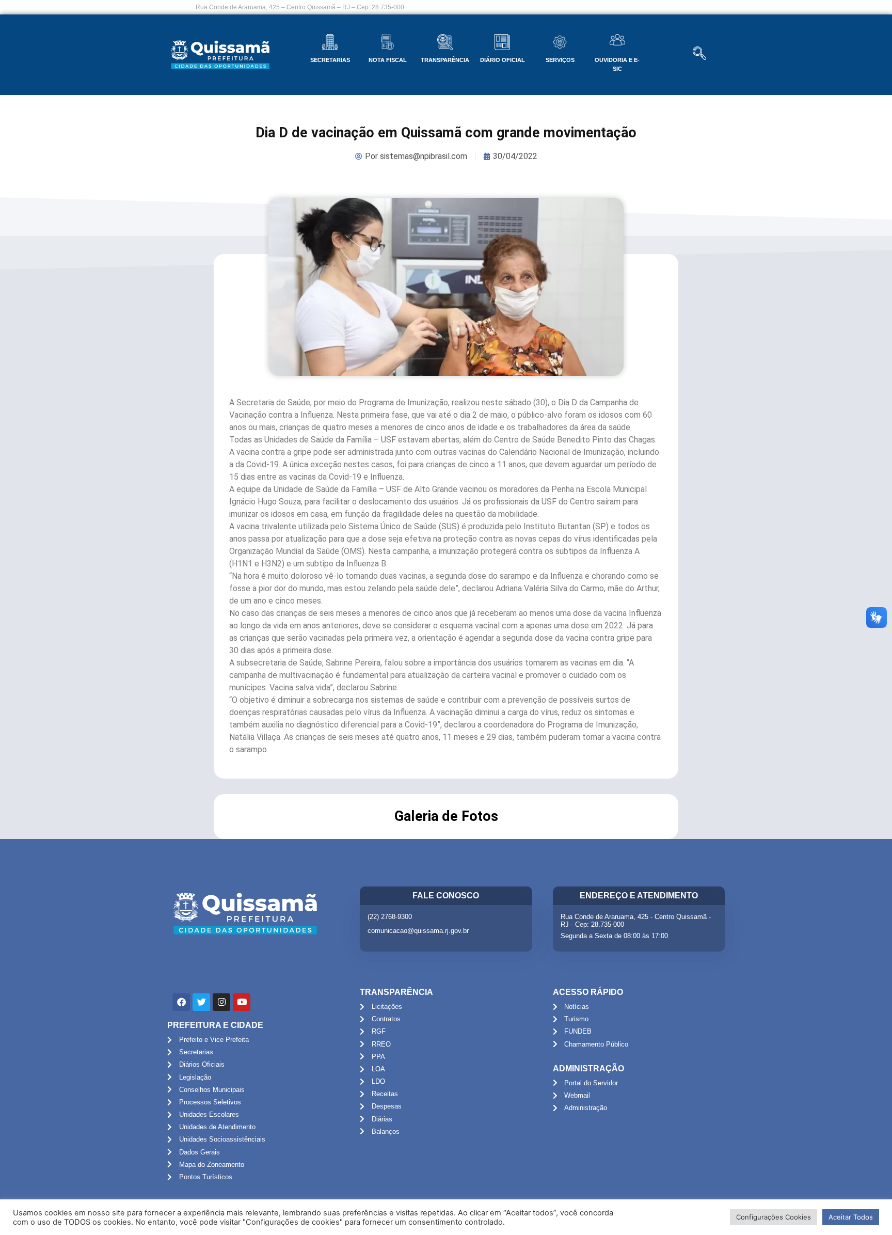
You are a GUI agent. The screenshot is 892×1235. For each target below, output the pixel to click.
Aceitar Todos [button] (851, 1217)
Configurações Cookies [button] (773, 1217)
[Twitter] (201, 1002)
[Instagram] (221, 1002)
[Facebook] (181, 1002)
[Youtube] (241, 1002)
